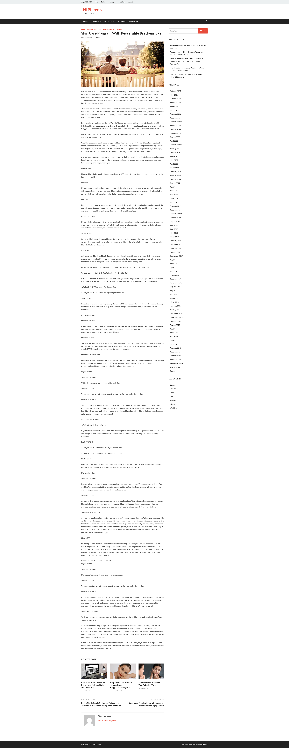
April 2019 (174, 198)
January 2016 (175, 310)
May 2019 (174, 194)
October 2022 (175, 129)
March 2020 (174, 168)
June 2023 (174, 106)
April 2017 (174, 267)
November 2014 (176, 359)
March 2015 (174, 344)
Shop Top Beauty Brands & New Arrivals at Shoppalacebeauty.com (121, 685)
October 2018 (175, 217)
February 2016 (175, 306)
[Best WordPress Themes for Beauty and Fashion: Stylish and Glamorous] (94, 672)
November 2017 (176, 248)
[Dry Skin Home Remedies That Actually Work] (151, 672)
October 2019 (175, 179)
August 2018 (175, 221)
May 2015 (174, 336)
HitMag (204, 745)
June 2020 (174, 156)
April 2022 (174, 141)
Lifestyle (112, 2)
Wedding (122, 2)
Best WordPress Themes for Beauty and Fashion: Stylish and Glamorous (93, 685)
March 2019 (174, 202)
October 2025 (175, 91)
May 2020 (174, 160)
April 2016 (174, 298)
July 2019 (173, 187)
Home (97, 2)
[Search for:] (188, 31)
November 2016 (176, 283)
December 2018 (176, 214)
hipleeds (98, 37)
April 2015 (174, 340)
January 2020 (175, 175)
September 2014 (176, 363)
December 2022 (176, 122)
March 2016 (174, 302)
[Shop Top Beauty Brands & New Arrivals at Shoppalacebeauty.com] (123, 672)
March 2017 (174, 271)
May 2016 (174, 294)
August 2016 (175, 287)
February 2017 (175, 275)
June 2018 (174, 229)
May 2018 (174, 233)
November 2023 (176, 102)
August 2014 (175, 367)
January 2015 (175, 352)
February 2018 (175, 240)
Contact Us (130, 2)
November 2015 (176, 317)
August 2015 (175, 325)
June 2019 (174, 191)
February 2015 (175, 348)
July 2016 (173, 290)
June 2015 (174, 333)
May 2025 (174, 95)
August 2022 (175, 137)
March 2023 (174, 110)
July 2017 (173, 260)
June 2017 (174, 263)
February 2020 (175, 171)
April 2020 (174, 164)
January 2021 (175, 148)
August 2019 (175, 183)
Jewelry (105, 29)
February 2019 (175, 206)
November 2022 (176, 125)
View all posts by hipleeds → (108, 720)
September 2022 (176, 133)
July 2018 (173, 225)
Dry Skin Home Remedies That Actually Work (149, 683)
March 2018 (174, 237)
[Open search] (206, 21)
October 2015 (175, 321)
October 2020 (175, 152)
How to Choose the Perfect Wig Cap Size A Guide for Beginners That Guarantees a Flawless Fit (186, 61)
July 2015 (173, 329)
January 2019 (175, 210)
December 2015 (176, 313)
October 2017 (175, 252)
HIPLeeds (92, 9)
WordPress (195, 745)
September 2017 (176, 256)
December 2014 (176, 356)
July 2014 (173, 371)
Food (95, 29)
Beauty (83, 29)
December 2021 (176, 145)
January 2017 (175, 279)
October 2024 (175, 99)
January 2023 (175, 118)
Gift (100, 29)
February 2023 (175, 114)
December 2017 (176, 244)
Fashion (103, 2)
